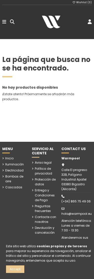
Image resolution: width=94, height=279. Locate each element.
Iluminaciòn (14, 164)
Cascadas (13, 187)
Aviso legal (43, 162)
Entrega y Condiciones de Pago (45, 195)
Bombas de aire (14, 178)
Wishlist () (83, 2)
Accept (15, 269)
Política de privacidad (43, 171)
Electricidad (14, 170)
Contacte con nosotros (45, 219)
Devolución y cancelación (45, 230)
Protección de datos (45, 181)
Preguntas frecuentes (43, 208)
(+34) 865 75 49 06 (76, 201)
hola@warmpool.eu (76, 214)
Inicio (9, 158)
